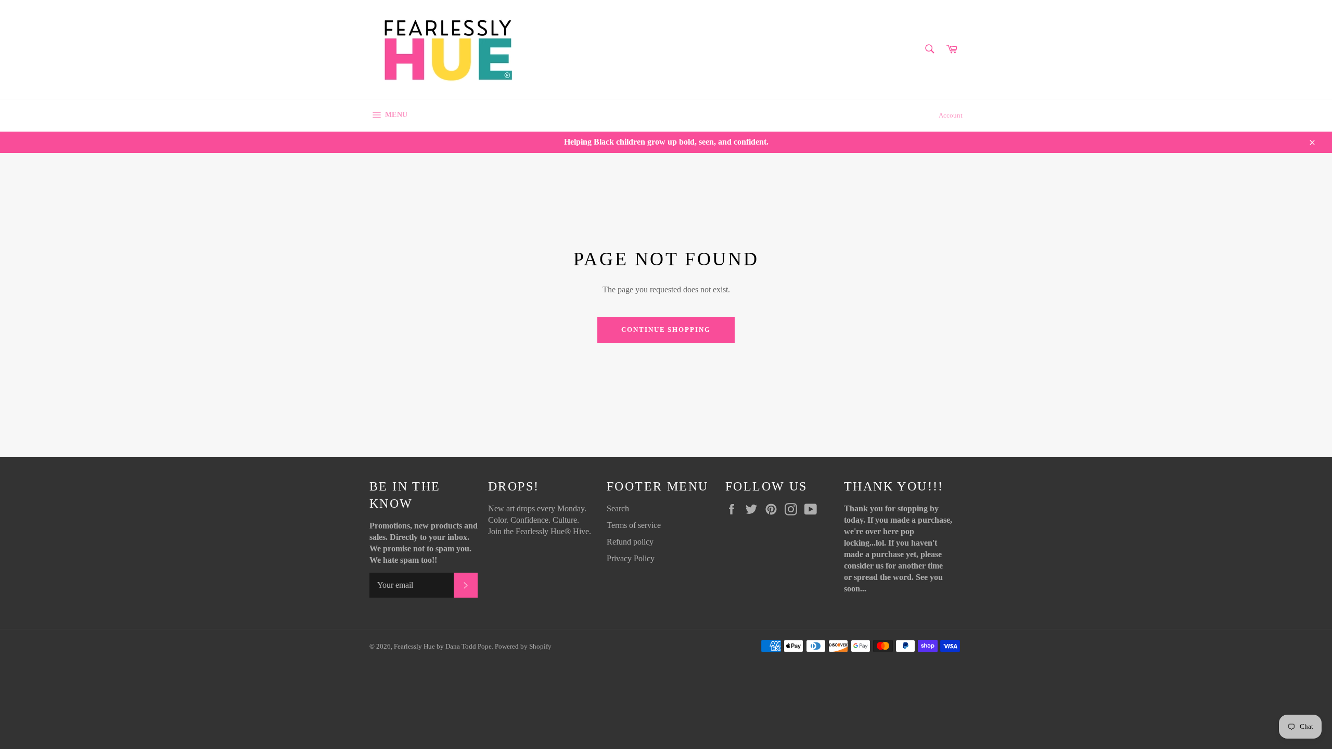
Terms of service (634, 525)
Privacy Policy (631, 558)
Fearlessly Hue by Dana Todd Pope (443, 646)
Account (951, 115)
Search (618, 508)
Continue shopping (666, 329)
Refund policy (630, 541)
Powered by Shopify (523, 646)
